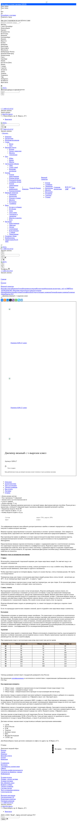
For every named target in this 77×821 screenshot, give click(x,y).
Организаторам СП (7, 797)
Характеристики (10, 484)
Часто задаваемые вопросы (10, 790)
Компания (4, 759)
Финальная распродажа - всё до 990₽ (57, 288)
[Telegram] (21, 300)
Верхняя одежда (6, 288)
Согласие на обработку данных (11, 772)
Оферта (3, 768)
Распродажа (40, 288)
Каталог (3, 750)
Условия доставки (7, 781)
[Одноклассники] (5, 300)
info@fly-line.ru (7, 114)
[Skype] (19, 300)
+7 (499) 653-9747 (7, 109)
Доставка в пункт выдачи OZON (13, 4)
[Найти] (2, 94)
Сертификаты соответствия (10, 766)
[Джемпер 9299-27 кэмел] (23, 343)
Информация (5, 774)
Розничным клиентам (8, 799)
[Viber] (13, 300)
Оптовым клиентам (7, 801)
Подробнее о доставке (8, 15)
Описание (8, 482)
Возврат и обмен (6, 784)
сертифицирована (18, 678)
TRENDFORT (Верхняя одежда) (14, 290)
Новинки (15, 288)
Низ (31, 292)
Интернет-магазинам (8, 795)
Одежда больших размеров (42, 292)
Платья (24, 292)
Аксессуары (29, 290)
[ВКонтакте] (2, 300)
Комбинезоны (10, 292)
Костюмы (18, 292)
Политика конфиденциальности (12, 770)
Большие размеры (62, 292)
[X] (10, 300)
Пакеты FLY (9, 294)
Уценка (53, 292)
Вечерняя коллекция (29, 288)
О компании (5, 763)
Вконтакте (8, 119)
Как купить (9, 489)
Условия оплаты (6, 777)
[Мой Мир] (7, 300)
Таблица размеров (11, 487)
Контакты (4, 765)
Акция (3, 752)
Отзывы (7, 493)
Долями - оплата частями (9, 779)
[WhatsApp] (16, 300)
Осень (20, 288)
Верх (28, 292)
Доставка (8, 491)
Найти (3, 819)
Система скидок (6, 788)
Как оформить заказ (7, 783)
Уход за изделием (11, 485)
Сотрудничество (6, 792)
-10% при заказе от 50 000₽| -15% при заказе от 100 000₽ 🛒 (24, 2)
